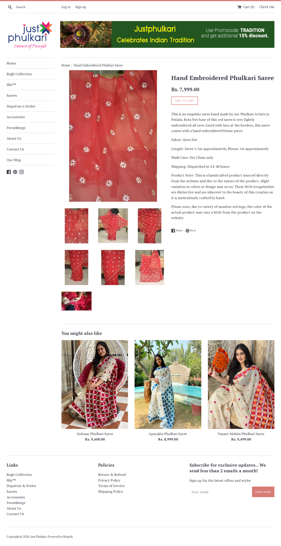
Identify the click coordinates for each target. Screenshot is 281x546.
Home (11, 63)
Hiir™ (11, 84)
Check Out (266, 7)
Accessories (16, 116)
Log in (65, 7)
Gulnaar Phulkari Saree (95, 433)
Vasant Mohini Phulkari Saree (241, 433)
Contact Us (15, 149)
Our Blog (14, 159)
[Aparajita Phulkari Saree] (168, 384)
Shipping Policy (110, 491)
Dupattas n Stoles (21, 106)
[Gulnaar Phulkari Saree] (94, 384)
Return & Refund (112, 474)
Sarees (12, 95)
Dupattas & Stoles (21, 485)
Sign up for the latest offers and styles (220, 480)
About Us (14, 138)
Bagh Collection (19, 73)
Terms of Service (111, 485)
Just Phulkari (39, 537)
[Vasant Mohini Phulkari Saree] (241, 384)
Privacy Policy (109, 480)
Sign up (80, 7)
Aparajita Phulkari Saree (168, 433)
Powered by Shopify (60, 537)
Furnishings (16, 127)
